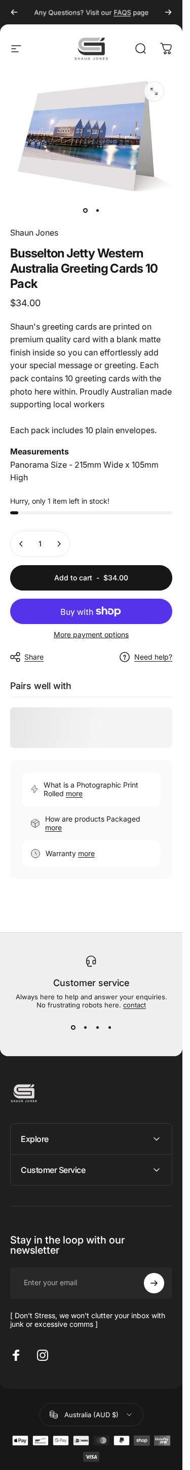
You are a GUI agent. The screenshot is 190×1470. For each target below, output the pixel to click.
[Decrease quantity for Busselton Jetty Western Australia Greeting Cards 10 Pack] (21, 544)
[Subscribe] (154, 1283)
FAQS (122, 12)
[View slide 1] (73, 1027)
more (74, 793)
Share (34, 656)
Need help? (153, 656)
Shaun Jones (34, 232)
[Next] (168, 12)
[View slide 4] (109, 1027)
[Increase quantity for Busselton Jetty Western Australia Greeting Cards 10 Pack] (58, 544)
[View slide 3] (97, 1027)
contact (134, 1005)
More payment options (91, 634)
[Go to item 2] (97, 210)
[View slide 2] (85, 1027)
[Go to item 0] (85, 210)
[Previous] (14, 12)
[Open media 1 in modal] (154, 91)
